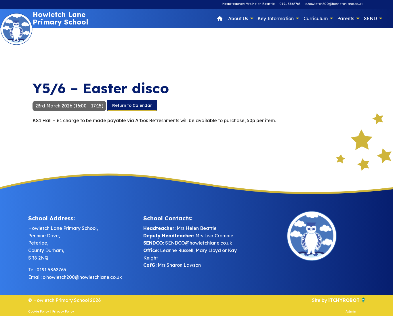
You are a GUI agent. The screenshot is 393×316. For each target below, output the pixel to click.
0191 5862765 (290, 4)
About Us (238, 18)
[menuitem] (220, 18)
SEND (370, 18)
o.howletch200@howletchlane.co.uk (334, 4)
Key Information (275, 18)
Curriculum (316, 18)
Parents (345, 18)
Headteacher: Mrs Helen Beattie (248, 4)
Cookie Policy (38, 311)
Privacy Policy (63, 311)
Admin (351, 311)
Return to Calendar (132, 105)
